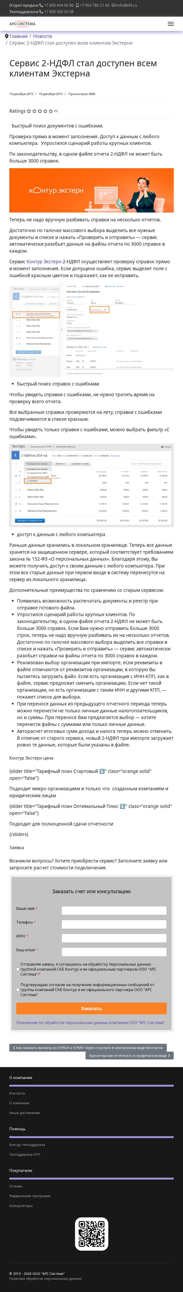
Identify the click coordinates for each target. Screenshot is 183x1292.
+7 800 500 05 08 (59, 11)
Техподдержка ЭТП (24, 1154)
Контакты (17, 1093)
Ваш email (27, 950)
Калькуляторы (21, 1205)
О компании (19, 1103)
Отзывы (15, 1186)
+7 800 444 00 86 (59, 5)
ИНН (22, 936)
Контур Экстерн (43, 261)
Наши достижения (24, 1112)
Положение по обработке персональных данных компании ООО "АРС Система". (91, 1022)
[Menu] (171, 24)
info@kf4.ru (127, 5)
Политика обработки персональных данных (45, 1278)
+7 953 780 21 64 (94, 5)
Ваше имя (27, 908)
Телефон (26, 922)
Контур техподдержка (27, 1144)
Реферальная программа (30, 1196)
